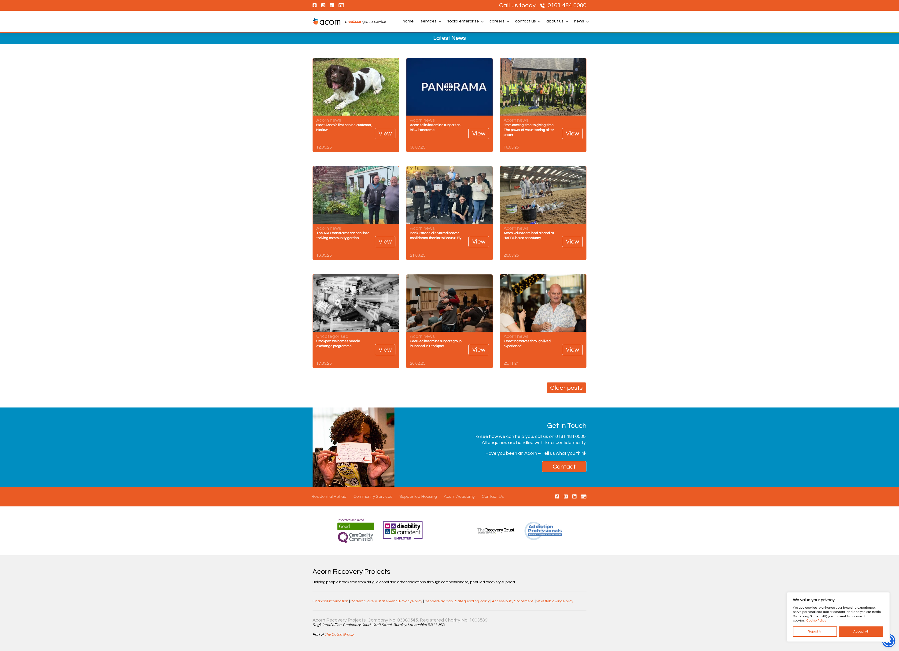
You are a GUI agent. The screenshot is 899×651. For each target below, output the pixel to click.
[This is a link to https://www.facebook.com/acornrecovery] (557, 497)
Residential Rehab (328, 496)
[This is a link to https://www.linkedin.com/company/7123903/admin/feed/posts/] (574, 497)
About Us (555, 21)
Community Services (373, 496)
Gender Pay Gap (438, 601)
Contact (564, 467)
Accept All (861, 631)
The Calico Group (339, 634)
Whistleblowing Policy (554, 601)
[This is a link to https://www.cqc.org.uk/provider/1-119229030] (583, 497)
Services (429, 21)
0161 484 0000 (567, 5)
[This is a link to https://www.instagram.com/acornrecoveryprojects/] (566, 497)
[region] (838, 617)
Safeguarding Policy (472, 601)
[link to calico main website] (363, 22)
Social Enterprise (463, 21)
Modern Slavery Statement (373, 601)
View (385, 134)
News (579, 21)
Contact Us (525, 21)
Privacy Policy (410, 601)
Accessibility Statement (513, 601)
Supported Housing (418, 496)
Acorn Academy (459, 496)
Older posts (566, 388)
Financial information (330, 601)
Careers (497, 21)
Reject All (815, 631)
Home (408, 21)
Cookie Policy (816, 620)
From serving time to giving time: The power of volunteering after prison (529, 130)
